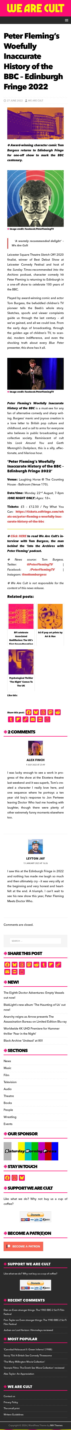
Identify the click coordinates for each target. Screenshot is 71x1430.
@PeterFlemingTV (40, 564)
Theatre (9, 1096)
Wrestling (10, 1117)
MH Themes (56, 1425)
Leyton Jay (35, 858)
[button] (66, 20)
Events (8, 1124)
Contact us (9, 1396)
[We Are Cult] (35, 13)
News (7, 1061)
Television (10, 1082)
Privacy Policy (11, 1402)
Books (8, 1103)
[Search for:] (35, 941)
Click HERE (18, 536)
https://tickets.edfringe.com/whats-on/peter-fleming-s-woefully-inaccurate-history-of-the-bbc (35, 516)
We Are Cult (35, 101)
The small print (11, 1408)
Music (7, 1068)
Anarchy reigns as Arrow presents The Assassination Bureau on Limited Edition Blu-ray (35, 1019)
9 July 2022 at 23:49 (35, 765)
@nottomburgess (34, 574)
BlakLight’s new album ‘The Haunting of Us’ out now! (35, 1007)
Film (6, 1075)
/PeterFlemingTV (42, 569)
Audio (8, 1089)
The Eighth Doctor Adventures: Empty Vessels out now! (34, 995)
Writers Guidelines (13, 1415)
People (8, 1110)
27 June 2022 (15, 101)
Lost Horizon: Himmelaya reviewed (34, 1330)
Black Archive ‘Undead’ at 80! (23, 1040)
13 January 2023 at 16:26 (35, 863)
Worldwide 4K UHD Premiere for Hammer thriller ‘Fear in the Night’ (32, 1031)
